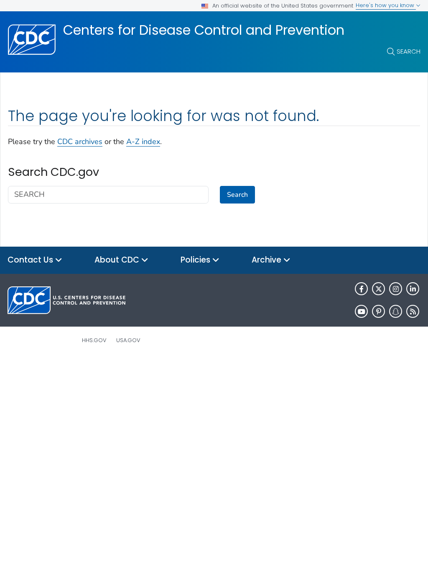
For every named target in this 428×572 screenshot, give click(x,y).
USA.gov (128, 340)
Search (408, 51)
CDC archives (79, 142)
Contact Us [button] (31, 259)
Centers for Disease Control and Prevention (203, 30)
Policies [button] (196, 259)
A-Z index (143, 142)
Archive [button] (267, 259)
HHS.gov (94, 340)
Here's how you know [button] (386, 5)
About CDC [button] (117, 259)
